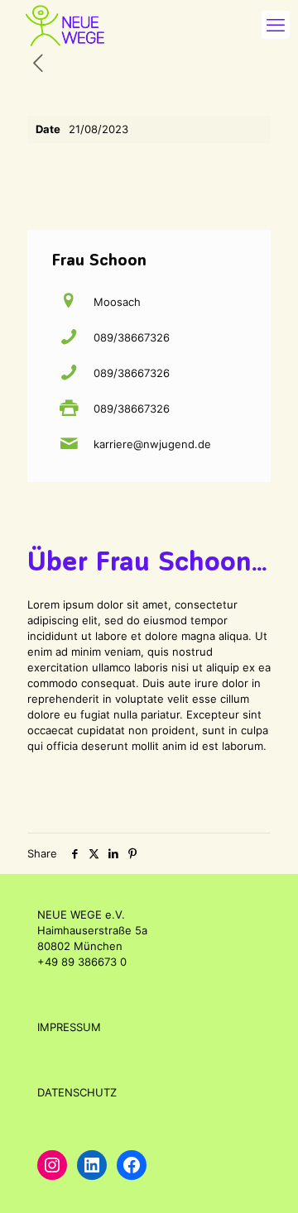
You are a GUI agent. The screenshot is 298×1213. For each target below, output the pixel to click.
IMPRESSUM (69, 1027)
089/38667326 (132, 337)
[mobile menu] (276, 25)
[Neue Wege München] (64, 24)
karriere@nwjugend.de (152, 444)
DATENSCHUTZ (77, 1092)
